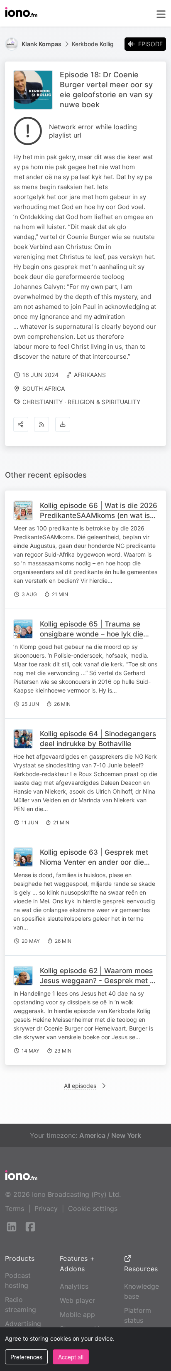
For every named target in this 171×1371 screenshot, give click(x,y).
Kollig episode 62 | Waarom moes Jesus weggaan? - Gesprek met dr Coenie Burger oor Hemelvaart (98, 981)
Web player (77, 1300)
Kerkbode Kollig (93, 43)
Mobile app (77, 1314)
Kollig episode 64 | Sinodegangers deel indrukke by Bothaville (98, 739)
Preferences (26, 1357)
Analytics (74, 1286)
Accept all (70, 1357)
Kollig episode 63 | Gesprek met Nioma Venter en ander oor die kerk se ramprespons (94, 862)
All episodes (80, 1085)
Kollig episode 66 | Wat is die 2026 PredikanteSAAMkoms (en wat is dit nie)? (98, 515)
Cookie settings (92, 1208)
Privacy (46, 1208)
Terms (14, 1208)
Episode (150, 43)
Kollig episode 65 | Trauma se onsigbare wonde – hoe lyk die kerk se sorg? (91, 634)
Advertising (23, 1323)
